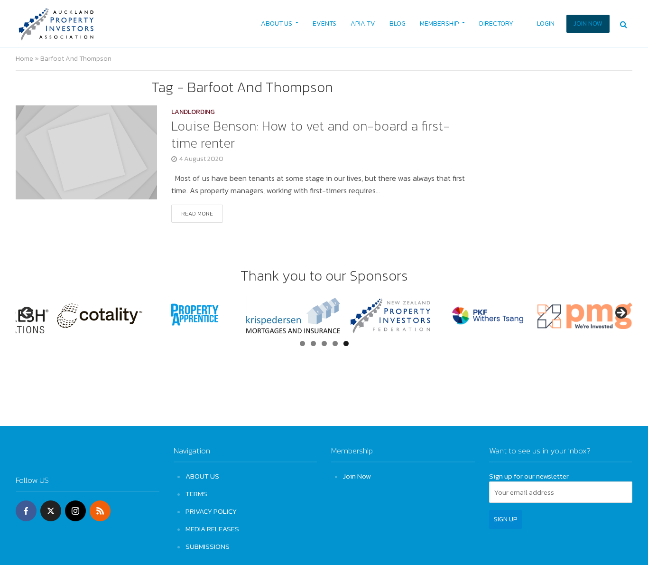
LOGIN (546, 23)
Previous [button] (27, 313)
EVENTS (324, 23)
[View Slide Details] (89, 315)
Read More (197, 213)
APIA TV (363, 23)
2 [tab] (313, 343)
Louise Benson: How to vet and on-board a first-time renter (310, 134)
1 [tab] (302, 343)
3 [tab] (324, 343)
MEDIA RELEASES (212, 528)
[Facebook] (26, 510)
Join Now (357, 476)
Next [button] (620, 313)
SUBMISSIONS (207, 546)
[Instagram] (75, 510)
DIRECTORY (496, 23)
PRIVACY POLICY (211, 511)
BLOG (397, 23)
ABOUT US (276, 23)
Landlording (193, 113)
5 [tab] (346, 343)
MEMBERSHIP (439, 23)
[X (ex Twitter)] (50, 510)
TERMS (196, 493)
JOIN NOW (588, 23)
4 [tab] (335, 343)
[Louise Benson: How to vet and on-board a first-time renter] (86, 151)
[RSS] (100, 510)
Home (24, 59)
